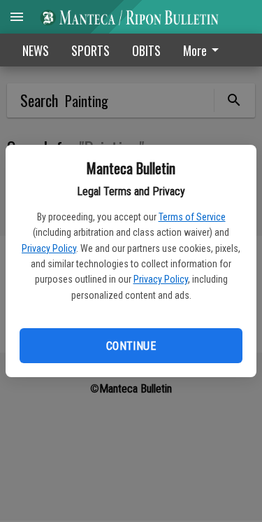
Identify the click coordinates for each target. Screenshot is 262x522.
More (195, 50)
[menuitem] (205, 50)
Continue (131, 346)
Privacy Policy (49, 248)
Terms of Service (192, 217)
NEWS (35, 50)
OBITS (146, 50)
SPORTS (90, 50)
